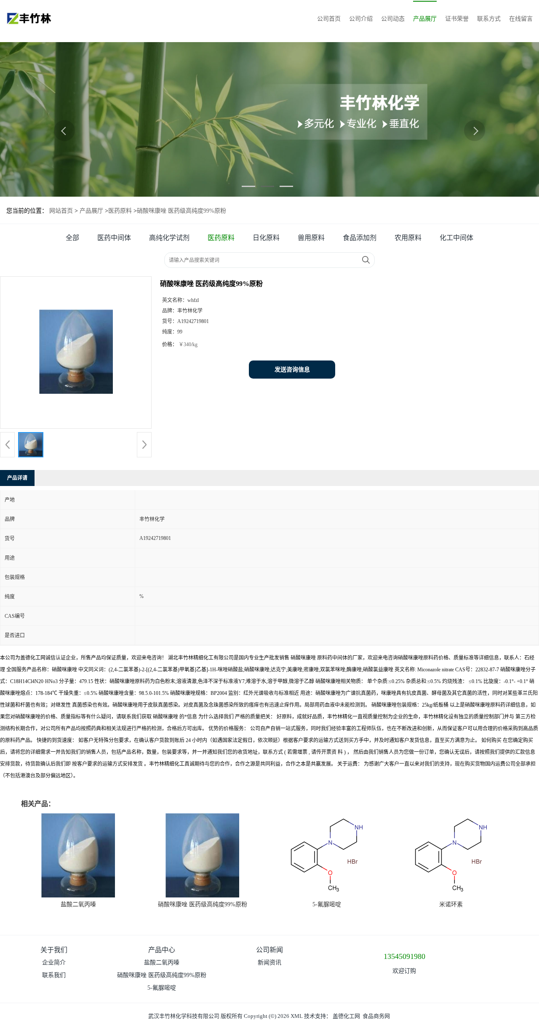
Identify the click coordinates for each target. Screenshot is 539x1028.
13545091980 (404, 956)
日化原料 (266, 237)
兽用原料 (311, 237)
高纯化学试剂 (169, 237)
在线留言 (521, 19)
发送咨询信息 (292, 369)
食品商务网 (376, 1016)
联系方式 (489, 19)
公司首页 (329, 19)
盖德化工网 (346, 1016)
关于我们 (53, 949)
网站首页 (61, 211)
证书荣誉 (457, 19)
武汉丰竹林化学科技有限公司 (183, 1016)
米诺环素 (451, 904)
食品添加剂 (359, 237)
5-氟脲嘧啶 (326, 904)
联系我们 (54, 975)
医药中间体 (114, 237)
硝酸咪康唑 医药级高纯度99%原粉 (202, 904)
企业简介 (54, 962)
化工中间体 (456, 237)
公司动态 (393, 19)
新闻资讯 (269, 962)
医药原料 (120, 211)
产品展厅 (425, 19)
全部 (72, 237)
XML (297, 1016)
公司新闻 (269, 949)
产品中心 (161, 949)
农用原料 (408, 237)
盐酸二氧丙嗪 (78, 904)
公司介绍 (361, 19)
